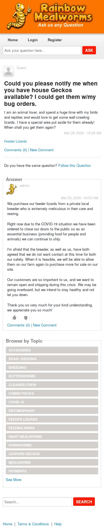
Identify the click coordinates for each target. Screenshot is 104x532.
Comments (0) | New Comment (29, 149)
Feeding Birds (22, 427)
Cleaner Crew (22, 384)
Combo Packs (21, 393)
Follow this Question (74, 165)
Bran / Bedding (23, 358)
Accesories (20, 350)
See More (13, 479)
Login (33, 39)
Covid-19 (16, 401)
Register (55, 39)
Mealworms (20, 462)
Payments (18, 471)
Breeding (17, 367)
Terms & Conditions (33, 523)
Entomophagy (22, 410)
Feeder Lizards (15, 141)
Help (58, 523)
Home (13, 39)
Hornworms (20, 445)
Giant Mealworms (25, 436)
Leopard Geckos (24, 453)
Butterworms (22, 376)
